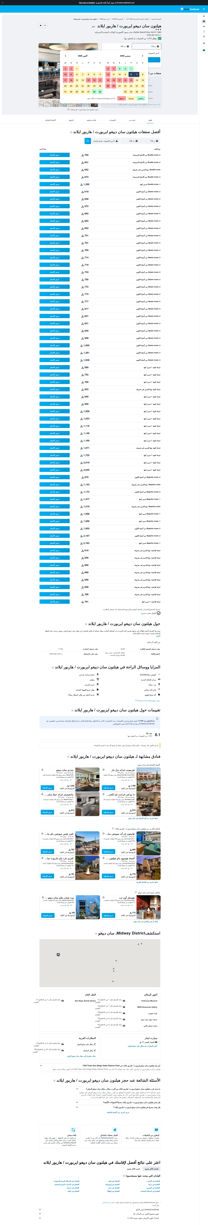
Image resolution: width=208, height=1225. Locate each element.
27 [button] (143, 91)
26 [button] (108, 86)
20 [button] (143, 86)
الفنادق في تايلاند (73, 1191)
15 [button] (131, 80)
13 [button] (143, 80)
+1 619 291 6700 (154, 35)
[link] (143, 818)
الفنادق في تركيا (154, 1184)
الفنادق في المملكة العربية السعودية (66, 1181)
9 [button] (125, 74)
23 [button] (125, 86)
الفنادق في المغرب (153, 1181)
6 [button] (142, 74)
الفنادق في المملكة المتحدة (150, 1191)
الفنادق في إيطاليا (113, 1191)
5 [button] (108, 68)
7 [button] (136, 74)
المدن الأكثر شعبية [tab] (133, 1169)
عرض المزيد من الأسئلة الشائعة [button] (118, 1112)
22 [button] (131, 86)
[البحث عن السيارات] (204, 26)
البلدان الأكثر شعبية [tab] (151, 1169)
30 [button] (125, 91)
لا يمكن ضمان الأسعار (109, 1202)
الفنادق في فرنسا (73, 1187)
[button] (2, 2)
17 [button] (119, 80)
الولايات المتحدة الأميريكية (141, 19)
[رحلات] (204, 43)
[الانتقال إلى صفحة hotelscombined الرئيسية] (190, 9)
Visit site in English (87, 2)
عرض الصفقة (108, 787)
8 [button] (131, 74)
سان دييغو (107, 19)
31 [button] (65, 91)
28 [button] (137, 91)
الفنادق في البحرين (153, 1187)
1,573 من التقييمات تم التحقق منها (138, 38)
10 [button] (119, 74)
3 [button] (119, 68)
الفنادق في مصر (114, 1187)
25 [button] (114, 86)
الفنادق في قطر (114, 1181)
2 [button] (125, 68)
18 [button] (114, 80)
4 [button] (113, 68)
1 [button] (131, 68)
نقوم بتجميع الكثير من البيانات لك (146, 1213)
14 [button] (137, 80)
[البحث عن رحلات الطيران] (204, 16)
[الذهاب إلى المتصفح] (204, 36)
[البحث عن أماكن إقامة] (204, 21)
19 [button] (108, 80)
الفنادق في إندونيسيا (112, 1184)
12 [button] (108, 74)
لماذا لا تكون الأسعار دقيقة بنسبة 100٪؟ (143, 1218)
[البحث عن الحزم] (204, 31)
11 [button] (114, 74)
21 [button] (137, 86)
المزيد (158, 635)
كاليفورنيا (120, 19)
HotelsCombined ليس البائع (147, 1209)
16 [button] (125, 80)
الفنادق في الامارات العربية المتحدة (67, 1184)
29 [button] (131, 91)
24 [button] (119, 86)
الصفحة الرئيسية (156, 19)
